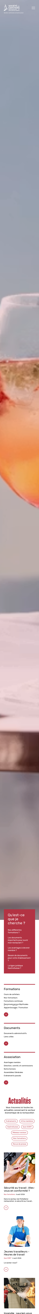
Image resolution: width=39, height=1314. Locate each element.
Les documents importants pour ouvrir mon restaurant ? (18, 940)
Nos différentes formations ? (15, 931)
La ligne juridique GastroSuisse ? (15, 966)
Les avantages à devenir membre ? (19, 949)
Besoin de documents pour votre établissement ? (19, 958)
